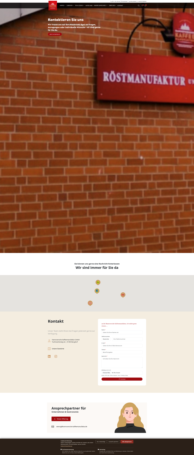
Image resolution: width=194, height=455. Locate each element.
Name (103, 330)
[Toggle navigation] (138, 5)
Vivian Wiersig (62, 419)
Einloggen (133, 1)
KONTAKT (125, 1)
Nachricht (104, 356)
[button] (97, 290)
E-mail (103, 343)
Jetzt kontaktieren (55, 34)
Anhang (106, 370)
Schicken (122, 379)
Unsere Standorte (58, 349)
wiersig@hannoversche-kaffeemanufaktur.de (71, 427)
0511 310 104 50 (116, 1)
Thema (103, 349)
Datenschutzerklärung (66, 446)
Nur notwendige (101, 441)
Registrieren (142, 1)
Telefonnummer (106, 336)
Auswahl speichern (113, 441)
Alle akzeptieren (127, 441)
